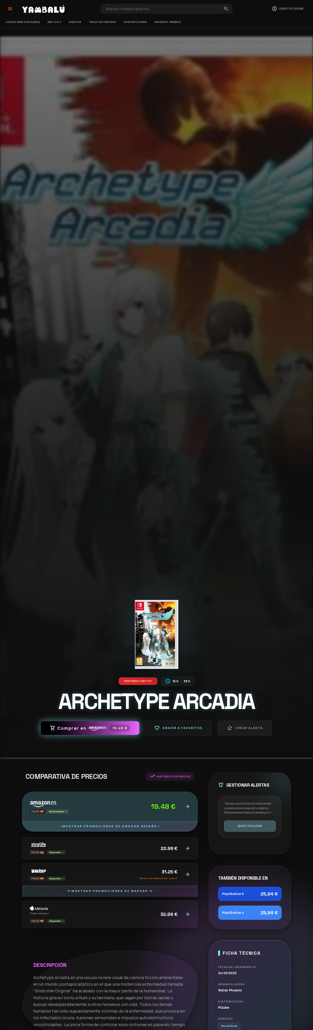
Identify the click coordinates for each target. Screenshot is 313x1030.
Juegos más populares (22, 22)
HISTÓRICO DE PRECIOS (169, 776)
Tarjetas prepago (102, 22)
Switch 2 (54, 22)
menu (10, 9)
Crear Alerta (245, 728)
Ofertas (75, 22)
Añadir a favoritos (178, 728)
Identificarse (250, 826)
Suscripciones (135, 22)
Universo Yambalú (167, 22)
